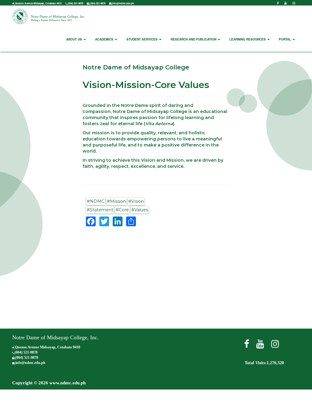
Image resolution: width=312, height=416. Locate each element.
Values (141, 210)
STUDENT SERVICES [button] (142, 39)
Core (124, 210)
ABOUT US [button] (74, 39)
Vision (137, 201)
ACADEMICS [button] (104, 39)
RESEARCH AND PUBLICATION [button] (194, 39)
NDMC (97, 201)
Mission (118, 201)
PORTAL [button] (285, 39)
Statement (101, 210)
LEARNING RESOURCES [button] (248, 39)
